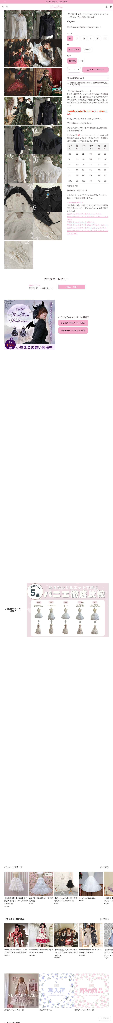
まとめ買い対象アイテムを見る (73, 323)
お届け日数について (77, 78)
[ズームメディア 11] (18, 168)
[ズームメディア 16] (47, 226)
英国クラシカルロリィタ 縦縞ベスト (81, 222)
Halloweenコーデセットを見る (73, 330)
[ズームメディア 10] (47, 140)
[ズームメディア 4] (47, 53)
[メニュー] (2, 6)
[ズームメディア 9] (18, 140)
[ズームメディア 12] (47, 168)
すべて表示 (104, 867)
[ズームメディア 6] (47, 82)
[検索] (7, 6)
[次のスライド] (106, 889)
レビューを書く (71, 287)
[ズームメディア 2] (47, 24)
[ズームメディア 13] (18, 197)
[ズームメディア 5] (18, 82)
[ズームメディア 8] (47, 111)
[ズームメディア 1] (18, 24)
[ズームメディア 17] (18, 255)
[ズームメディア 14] (47, 197)
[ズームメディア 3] (18, 53)
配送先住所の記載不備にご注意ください (83, 27)
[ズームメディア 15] (18, 226)
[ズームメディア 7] (18, 111)
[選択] (25, 892)
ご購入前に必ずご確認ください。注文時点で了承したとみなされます (88, 83)
